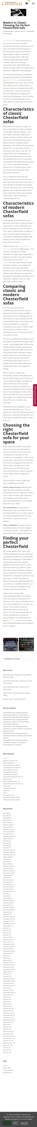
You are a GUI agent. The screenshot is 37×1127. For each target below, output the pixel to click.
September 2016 (8, 951)
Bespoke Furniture (8, 761)
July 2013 (5, 997)
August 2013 (7, 995)
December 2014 (8, 979)
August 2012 (7, 1022)
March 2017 (6, 937)
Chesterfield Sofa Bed (9, 774)
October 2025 (7, 834)
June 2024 (6, 861)
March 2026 (6, 822)
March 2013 (6, 1006)
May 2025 (6, 845)
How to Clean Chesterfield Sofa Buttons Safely (16, 694)
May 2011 (6, 1052)
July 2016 (5, 956)
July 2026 (5, 813)
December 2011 (8, 1036)
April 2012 (6, 1029)
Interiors (5, 786)
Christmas (6, 779)
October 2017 (7, 921)
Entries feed (6, 1068)
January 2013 (7, 1011)
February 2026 (7, 825)
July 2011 (5, 1047)
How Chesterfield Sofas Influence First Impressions (16, 688)
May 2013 (6, 1002)
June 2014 (6, 988)
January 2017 (7, 942)
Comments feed (8, 1070)
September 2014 (8, 985)
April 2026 (6, 820)
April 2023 (6, 878)
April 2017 (6, 935)
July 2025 (5, 841)
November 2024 (8, 852)
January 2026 (7, 827)
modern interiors (12, 80)
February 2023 (7, 880)
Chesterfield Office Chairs (10, 768)
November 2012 (8, 1015)
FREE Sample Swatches (35, 395)
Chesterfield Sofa (8, 31)
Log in (5, 1066)
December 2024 (8, 850)
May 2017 (6, 933)
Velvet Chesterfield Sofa (10, 797)
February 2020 (7, 901)
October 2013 (7, 990)
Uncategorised (7, 795)
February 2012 (7, 1031)
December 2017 (8, 917)
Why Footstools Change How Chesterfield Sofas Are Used (17, 676)
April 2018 (6, 914)
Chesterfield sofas (9, 41)
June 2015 (6, 976)
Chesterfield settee (9, 770)
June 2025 (6, 843)
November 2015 (8, 965)
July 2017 (5, 928)
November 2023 (8, 873)
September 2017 (8, 923)
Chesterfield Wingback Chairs (12, 777)
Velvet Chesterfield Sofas (10, 800)
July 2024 (5, 859)
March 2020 (6, 898)
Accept (15, 1123)
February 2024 (7, 866)
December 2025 (8, 829)
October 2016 (7, 949)
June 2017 (6, 930)
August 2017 (7, 926)
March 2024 (6, 864)
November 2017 (8, 919)
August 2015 (7, 972)
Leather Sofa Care (8, 788)
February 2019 (7, 903)
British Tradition (8, 763)
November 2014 (8, 981)
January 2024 (7, 868)
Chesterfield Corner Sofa (10, 765)
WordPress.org (7, 1073)
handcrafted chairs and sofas (12, 784)
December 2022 (8, 884)
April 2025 (6, 848)
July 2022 (5, 894)
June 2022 (6, 896)
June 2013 (6, 999)
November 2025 (8, 832)
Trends (5, 790)
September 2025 (8, 836)
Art (4, 758)
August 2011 (7, 1045)
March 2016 (6, 960)
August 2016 (7, 953)
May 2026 (6, 818)
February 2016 (7, 963)
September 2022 (8, 891)
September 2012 (8, 1020)
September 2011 (8, 1043)
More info (24, 1123)
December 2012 (8, 1013)
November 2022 (8, 887)
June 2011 (6, 1050)
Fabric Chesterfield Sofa (10, 781)
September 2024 (8, 855)
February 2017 (7, 940)
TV (4, 793)
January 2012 (7, 1034)
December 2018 (8, 907)
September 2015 (8, 969)
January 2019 (7, 905)
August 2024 (7, 857)
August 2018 (7, 912)
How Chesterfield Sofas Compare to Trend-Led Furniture (17, 682)
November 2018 (8, 910)
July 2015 (5, 974)
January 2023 (7, 882)
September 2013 (8, 992)
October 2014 (7, 983)
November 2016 (8, 946)
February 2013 (7, 1008)
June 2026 (6, 816)
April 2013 (6, 1004)
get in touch (12, 620)
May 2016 (6, 958)
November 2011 (8, 1038)
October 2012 (7, 1018)
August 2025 (7, 839)
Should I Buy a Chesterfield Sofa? (14, 699)
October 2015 (7, 967)
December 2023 (8, 871)
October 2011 (7, 1041)
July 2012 (5, 1025)
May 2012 (6, 1027)
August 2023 (7, 875)
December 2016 (8, 944)
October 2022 (7, 889)
